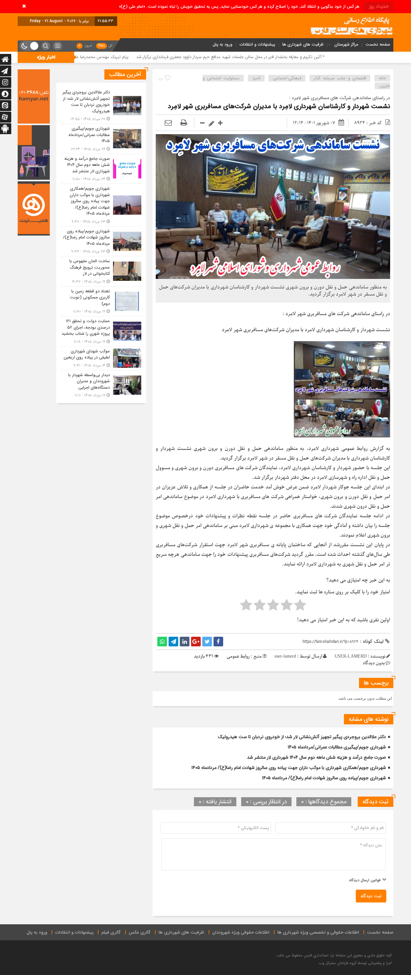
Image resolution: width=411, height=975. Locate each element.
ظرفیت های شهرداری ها (303, 44)
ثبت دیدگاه (371, 896)
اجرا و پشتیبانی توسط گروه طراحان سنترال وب (355, 963)
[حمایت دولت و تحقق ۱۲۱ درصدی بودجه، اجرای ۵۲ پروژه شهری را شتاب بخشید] (101, 331)
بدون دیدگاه (374, 663)
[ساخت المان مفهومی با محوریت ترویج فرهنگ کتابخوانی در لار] (101, 271)
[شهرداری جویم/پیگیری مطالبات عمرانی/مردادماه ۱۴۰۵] (101, 139)
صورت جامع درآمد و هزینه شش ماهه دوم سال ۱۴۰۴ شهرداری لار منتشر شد (316, 757)
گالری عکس (140, 932)
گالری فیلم (111, 932)
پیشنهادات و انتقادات (257, 44)
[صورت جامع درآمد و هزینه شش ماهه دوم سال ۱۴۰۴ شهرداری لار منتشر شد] (101, 169)
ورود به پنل (222, 44)
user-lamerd (285, 656)
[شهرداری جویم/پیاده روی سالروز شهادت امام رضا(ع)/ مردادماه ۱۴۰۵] (101, 241)
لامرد (256, 78)
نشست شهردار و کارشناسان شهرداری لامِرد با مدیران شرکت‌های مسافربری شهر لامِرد (279, 106)
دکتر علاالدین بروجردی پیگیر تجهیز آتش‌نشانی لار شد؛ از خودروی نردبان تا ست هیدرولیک (302, 736)
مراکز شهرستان (346, 44)
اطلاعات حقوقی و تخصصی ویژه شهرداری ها (318, 932)
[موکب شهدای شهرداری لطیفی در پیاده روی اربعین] (101, 358)
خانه (382, 78)
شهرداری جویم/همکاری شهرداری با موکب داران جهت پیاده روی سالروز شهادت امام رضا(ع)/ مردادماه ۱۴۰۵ (288, 767)
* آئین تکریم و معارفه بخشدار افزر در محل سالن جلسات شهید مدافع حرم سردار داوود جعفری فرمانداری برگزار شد (280, 57)
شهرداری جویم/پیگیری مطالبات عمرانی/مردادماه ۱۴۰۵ (337, 747)
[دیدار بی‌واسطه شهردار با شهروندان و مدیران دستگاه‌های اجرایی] (101, 384)
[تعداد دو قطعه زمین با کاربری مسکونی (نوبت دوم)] (101, 301)
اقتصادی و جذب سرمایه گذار (340, 78)
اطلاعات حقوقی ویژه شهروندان (240, 932)
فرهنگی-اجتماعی (287, 78)
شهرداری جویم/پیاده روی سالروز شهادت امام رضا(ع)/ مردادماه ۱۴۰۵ (324, 777)
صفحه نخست (377, 44)
